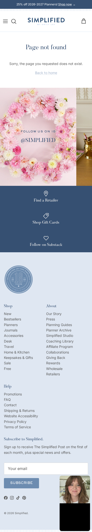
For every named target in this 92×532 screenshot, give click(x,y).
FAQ (7, 399)
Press (50, 319)
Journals (10, 330)
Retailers (53, 374)
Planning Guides (59, 325)
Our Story (54, 314)
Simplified (21, 513)
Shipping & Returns (19, 410)
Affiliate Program (59, 346)
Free (7, 369)
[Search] (16, 21)
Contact (10, 405)
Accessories (13, 335)
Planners (11, 325)
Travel (9, 346)
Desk (8, 341)
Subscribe (21, 483)
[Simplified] (46, 21)
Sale (7, 363)
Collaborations (57, 352)
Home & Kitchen (16, 352)
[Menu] (5, 21)
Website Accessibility (21, 416)
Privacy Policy (15, 421)
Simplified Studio (59, 335)
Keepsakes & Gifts (18, 357)
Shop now (65, 4)
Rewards (53, 363)
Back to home (46, 73)
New (7, 314)
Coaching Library (60, 341)
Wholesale (54, 369)
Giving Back (55, 357)
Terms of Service (17, 427)
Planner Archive (58, 330)
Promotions (13, 394)
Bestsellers (12, 319)
